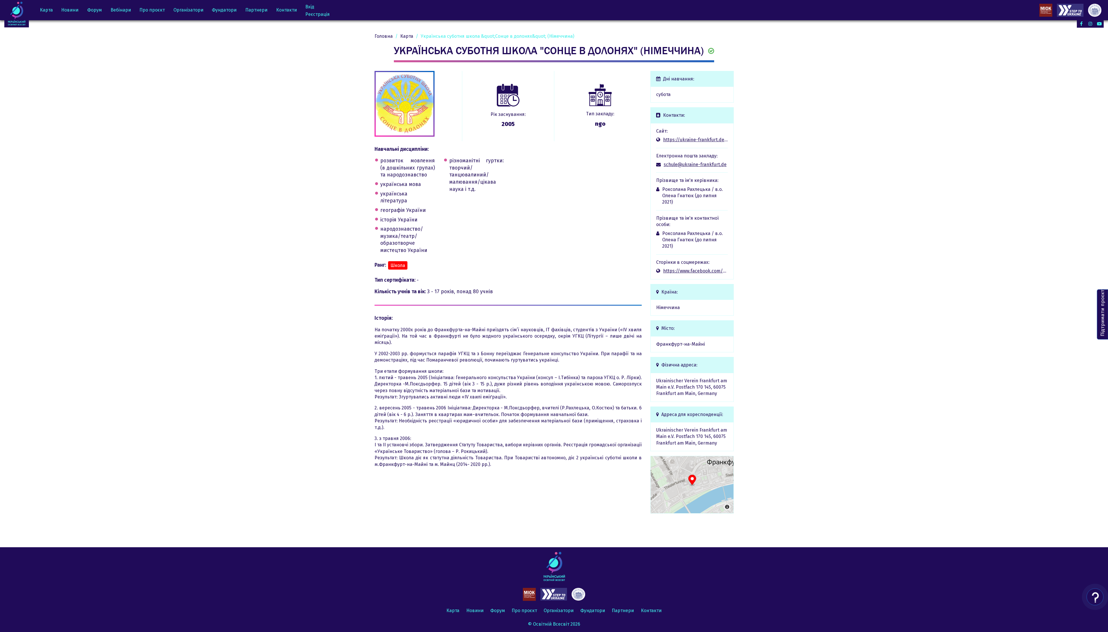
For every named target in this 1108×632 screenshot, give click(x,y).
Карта (46, 10)
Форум (94, 10)
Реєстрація (317, 14)
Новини (69, 10)
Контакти (286, 10)
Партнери (256, 10)
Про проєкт (152, 10)
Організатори (188, 10)
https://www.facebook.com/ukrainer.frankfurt (695, 271)
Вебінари (121, 10)
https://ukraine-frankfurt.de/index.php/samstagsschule (695, 139)
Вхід (309, 7)
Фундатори (224, 10)
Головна (384, 36)
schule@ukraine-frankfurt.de (695, 164)
